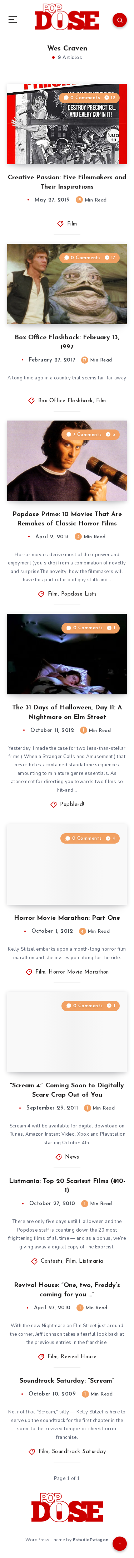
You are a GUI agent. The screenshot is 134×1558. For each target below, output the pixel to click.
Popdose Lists (79, 594)
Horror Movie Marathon (79, 972)
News (72, 1157)
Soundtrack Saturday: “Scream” (67, 1381)
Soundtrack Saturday (79, 1452)
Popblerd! (72, 804)
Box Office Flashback (65, 401)
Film (72, 224)
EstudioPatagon (91, 1540)
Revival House (79, 1357)
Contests (52, 1261)
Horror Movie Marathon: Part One (67, 918)
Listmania (91, 1261)
